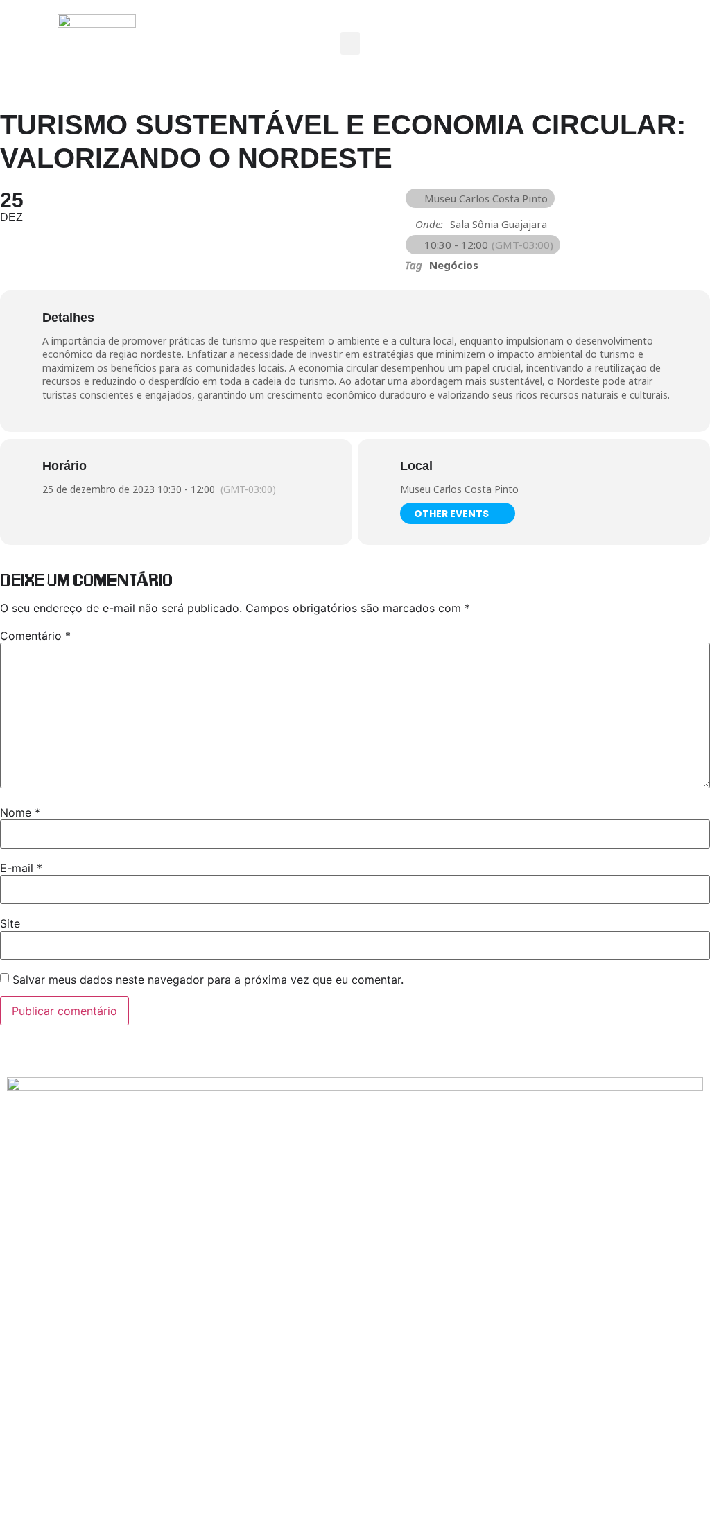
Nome (20, 812)
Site (10, 923)
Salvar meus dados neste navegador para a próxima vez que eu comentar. (208, 979)
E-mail (21, 868)
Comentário (35, 635)
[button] (350, 43)
